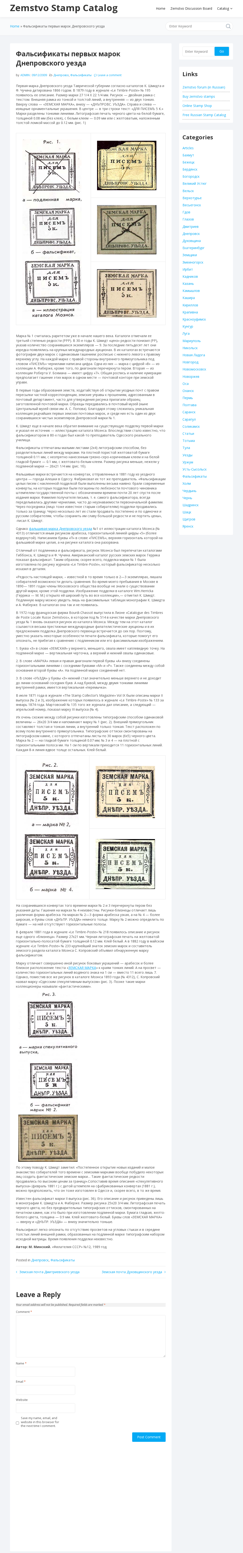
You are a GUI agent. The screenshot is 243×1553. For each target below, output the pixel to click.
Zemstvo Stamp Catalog (64, 7)
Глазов (188, 219)
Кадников (190, 276)
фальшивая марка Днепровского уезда (60, 528)
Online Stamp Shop (197, 105)
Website (22, 1400)
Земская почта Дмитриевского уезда (49, 1272)
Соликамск (191, 426)
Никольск (190, 348)
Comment (24, 1312)
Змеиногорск (192, 262)
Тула (186, 447)
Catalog (223, 8)
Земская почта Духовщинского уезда (132, 1272)
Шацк (186, 512)
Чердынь (189, 490)
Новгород (190, 362)
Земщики (189, 255)
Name (21, 1363)
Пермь (187, 398)
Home (160, 8)
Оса (185, 383)
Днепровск (61, 75)
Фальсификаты (81, 75)
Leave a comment (110, 75)
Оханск (188, 390)
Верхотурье (192, 198)
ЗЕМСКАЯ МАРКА (82, 967)
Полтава (189, 405)
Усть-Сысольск (194, 469)
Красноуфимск (194, 319)
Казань (188, 283)
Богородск (191, 176)
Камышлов (191, 290)
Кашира (188, 297)
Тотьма (188, 440)
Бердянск (189, 169)
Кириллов (190, 305)
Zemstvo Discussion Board (191, 8)
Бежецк (188, 162)
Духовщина (191, 240)
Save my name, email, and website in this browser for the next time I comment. (40, 1422)
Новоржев (190, 376)
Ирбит (187, 269)
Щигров (188, 519)
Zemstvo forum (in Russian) (203, 87)
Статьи (188, 433)
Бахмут (188, 155)
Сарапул (189, 419)
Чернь (187, 498)
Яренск (187, 526)
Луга (186, 333)
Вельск (188, 191)
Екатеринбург (193, 248)
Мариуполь (191, 341)
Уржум (187, 462)
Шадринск (190, 505)
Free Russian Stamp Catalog (204, 115)
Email (21, 1382)
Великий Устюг (194, 183)
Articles (188, 148)
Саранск (189, 412)
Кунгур (187, 326)
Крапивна (190, 312)
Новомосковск (194, 369)
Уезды (187, 455)
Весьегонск (191, 205)
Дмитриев (190, 226)
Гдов (186, 212)
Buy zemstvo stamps (198, 96)
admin (25, 75)
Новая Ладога (193, 355)
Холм (186, 483)
